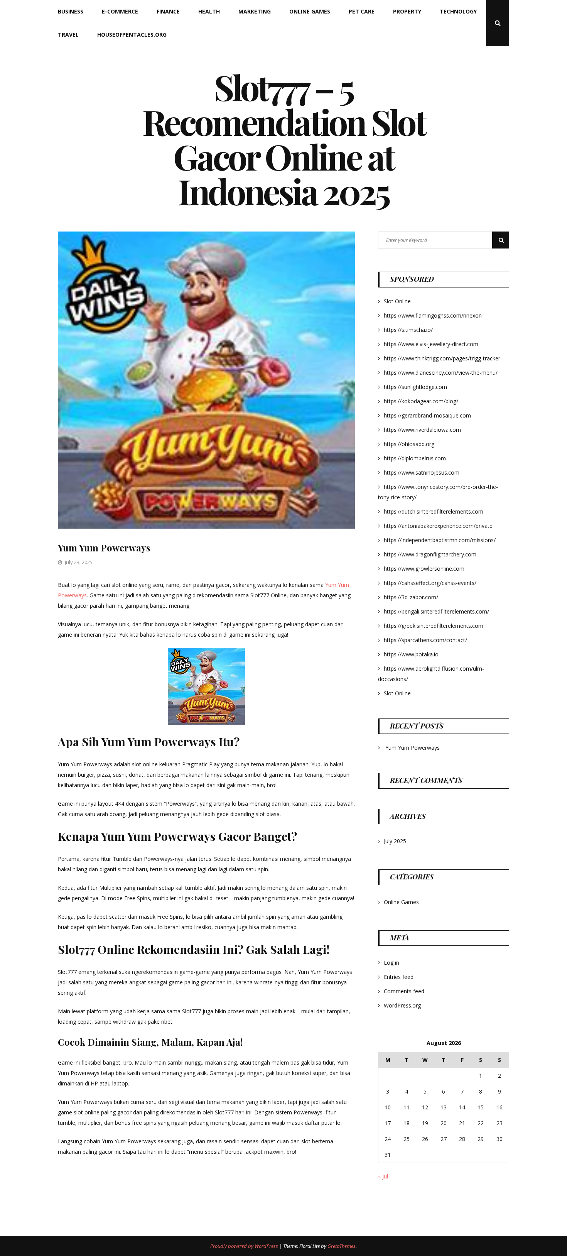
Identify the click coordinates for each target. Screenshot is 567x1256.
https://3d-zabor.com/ (411, 597)
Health (209, 11)
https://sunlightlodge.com (415, 386)
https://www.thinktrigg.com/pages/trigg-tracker (442, 358)
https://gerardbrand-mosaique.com (427, 415)
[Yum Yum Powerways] (206, 526)
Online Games (309, 11)
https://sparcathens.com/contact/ (425, 640)
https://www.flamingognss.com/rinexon (433, 315)
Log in (391, 962)
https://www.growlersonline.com (424, 568)
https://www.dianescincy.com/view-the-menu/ (441, 372)
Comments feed (404, 991)
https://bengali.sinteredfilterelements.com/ (436, 611)
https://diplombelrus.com (415, 458)
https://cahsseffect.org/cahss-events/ (430, 583)
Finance (168, 11)
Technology (458, 11)
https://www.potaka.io (411, 654)
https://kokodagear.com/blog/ (421, 401)
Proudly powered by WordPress (244, 1245)
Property (407, 11)
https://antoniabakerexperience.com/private (438, 525)
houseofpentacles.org (132, 34)
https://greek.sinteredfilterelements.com (433, 625)
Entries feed (398, 976)
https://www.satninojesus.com (421, 472)
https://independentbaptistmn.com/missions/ (440, 540)
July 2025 (395, 841)
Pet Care (362, 11)
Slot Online (397, 301)
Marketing (254, 11)
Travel (68, 34)
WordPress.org (402, 1005)
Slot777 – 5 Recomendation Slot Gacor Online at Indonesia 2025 (283, 139)
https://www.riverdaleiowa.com (422, 429)
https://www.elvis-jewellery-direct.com (431, 344)
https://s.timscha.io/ (408, 329)
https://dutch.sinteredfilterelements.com (433, 511)
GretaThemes (341, 1245)
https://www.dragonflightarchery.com (430, 554)
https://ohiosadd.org (409, 444)
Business (70, 11)
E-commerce (120, 11)
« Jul (383, 1176)
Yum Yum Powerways (104, 547)
